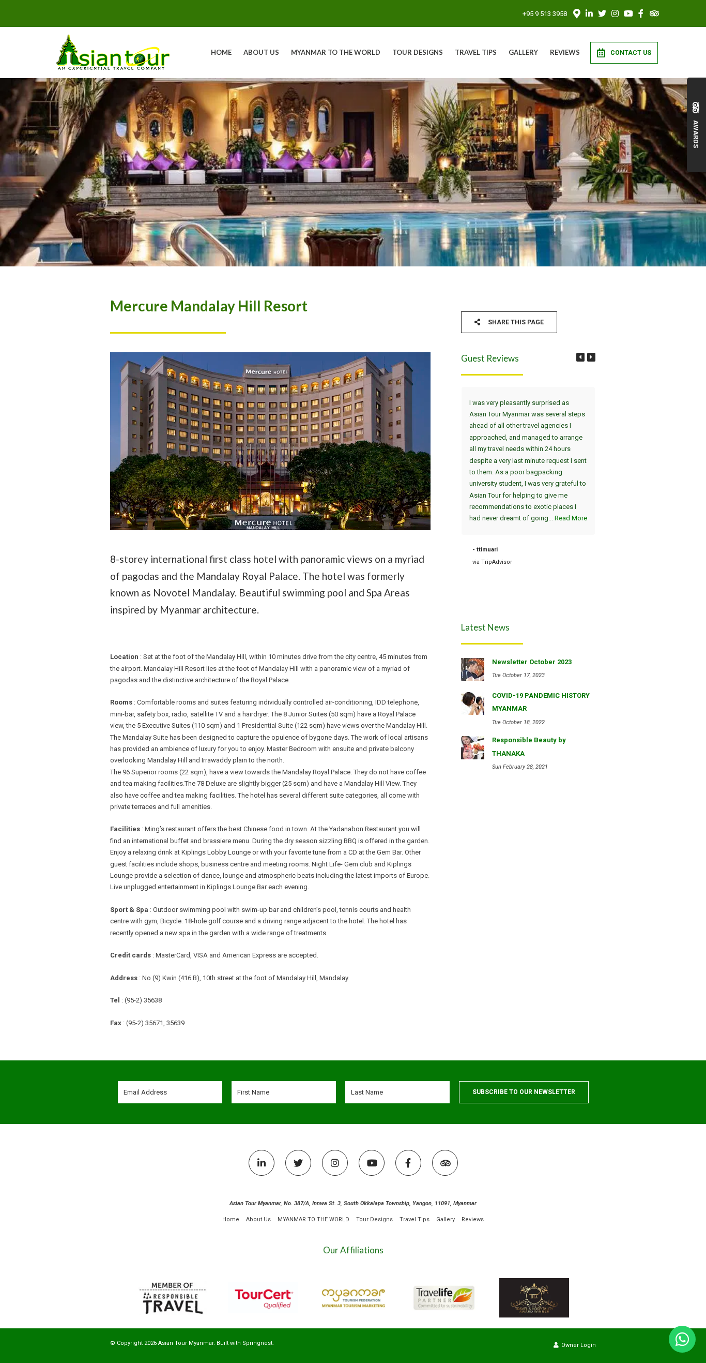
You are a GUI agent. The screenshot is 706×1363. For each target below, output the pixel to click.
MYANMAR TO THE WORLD (335, 52)
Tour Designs (417, 52)
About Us (261, 52)
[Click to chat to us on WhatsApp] (682, 1339)
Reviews (565, 52)
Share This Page (515, 322)
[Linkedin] (589, 13)
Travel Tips (476, 52)
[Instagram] (615, 13)
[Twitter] (602, 13)
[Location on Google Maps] (576, 13)
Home (221, 52)
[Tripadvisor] (654, 13)
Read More (571, 518)
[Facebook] (641, 13)
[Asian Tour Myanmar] (113, 52)
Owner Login (578, 1345)
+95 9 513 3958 (545, 13)
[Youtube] (628, 13)
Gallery (523, 52)
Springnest (257, 1343)
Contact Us (630, 52)
